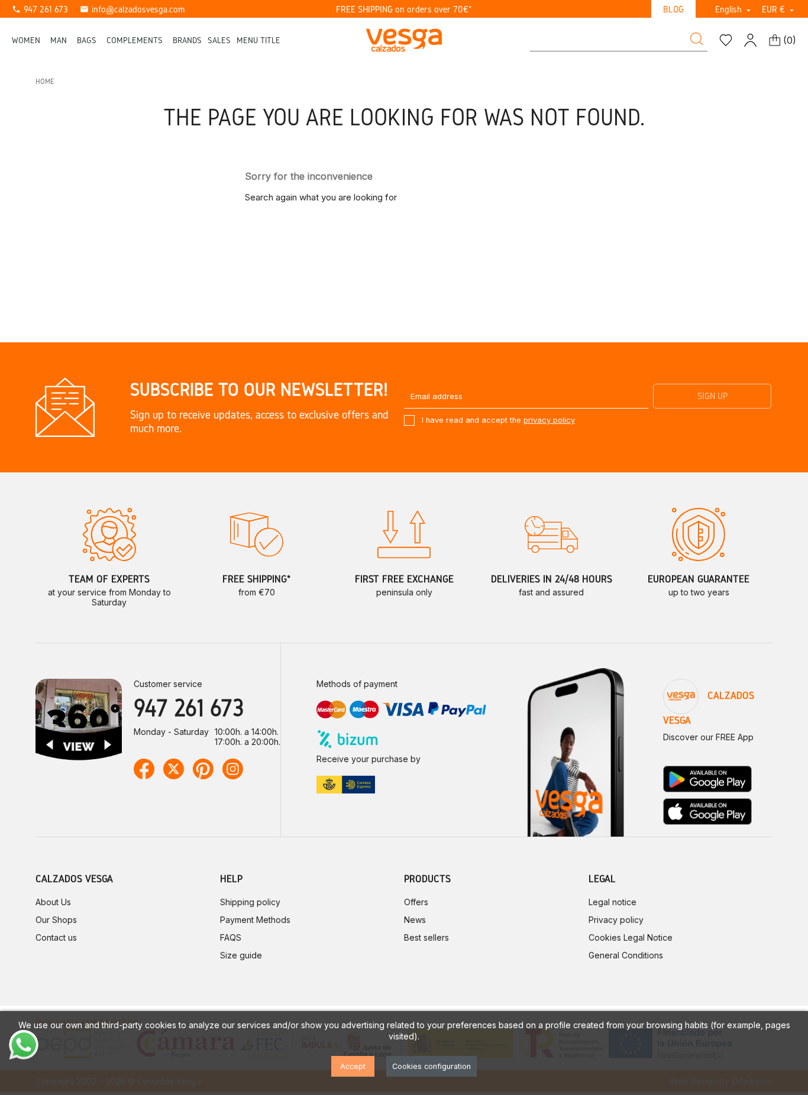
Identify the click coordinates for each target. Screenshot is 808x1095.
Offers (416, 902)
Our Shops (56, 920)
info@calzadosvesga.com (132, 9)
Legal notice (612, 902)
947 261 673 (40, 9)
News (415, 920)
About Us (53, 902)
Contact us (56, 937)
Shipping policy (250, 902)
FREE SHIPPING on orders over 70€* (404, 9)
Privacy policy (616, 920)
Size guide (241, 955)
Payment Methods (255, 920)
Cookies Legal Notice (631, 937)
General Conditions (626, 955)
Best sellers (426, 937)
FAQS (230, 937)
